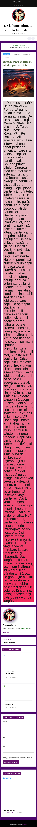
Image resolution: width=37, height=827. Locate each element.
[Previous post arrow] (33, 641)
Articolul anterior (7, 639)
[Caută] (29, 38)
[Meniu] (5, 38)
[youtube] (22, 5)
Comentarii (5, 721)
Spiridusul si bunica (9, 642)
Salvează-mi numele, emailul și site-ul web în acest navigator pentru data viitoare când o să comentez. (17, 758)
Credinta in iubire (10, 704)
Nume (4, 737)
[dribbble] (18, 5)
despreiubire (6, 54)
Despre (17, 822)
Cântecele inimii (9, 673)
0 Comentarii (6, 57)
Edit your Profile (25, 628)
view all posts (6, 632)
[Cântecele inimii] (18, 662)
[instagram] (20, 5)
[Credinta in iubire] (18, 692)
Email (4, 746)
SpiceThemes (24, 824)
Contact (22, 822)
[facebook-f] (14, 5)
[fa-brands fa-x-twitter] (16, 5)
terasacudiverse (17, 54)
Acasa (12, 822)
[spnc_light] (33, 38)
